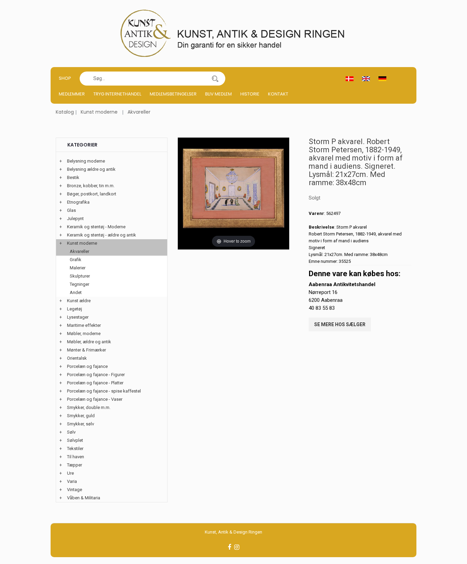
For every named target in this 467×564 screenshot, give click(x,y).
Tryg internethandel (117, 94)
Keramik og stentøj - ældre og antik (101, 235)
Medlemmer (72, 94)
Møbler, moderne (84, 333)
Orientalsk (77, 358)
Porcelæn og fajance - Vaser (94, 399)
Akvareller (139, 111)
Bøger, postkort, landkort (91, 193)
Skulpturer (80, 276)
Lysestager (78, 317)
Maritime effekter (84, 325)
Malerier (77, 267)
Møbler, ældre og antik (89, 341)
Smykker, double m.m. (88, 407)
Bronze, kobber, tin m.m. (91, 185)
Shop (65, 78)
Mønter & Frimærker (86, 349)
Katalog (65, 111)
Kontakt (278, 94)
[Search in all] (215, 79)
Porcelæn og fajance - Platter (95, 382)
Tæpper (74, 464)
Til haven (75, 456)
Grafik (75, 259)
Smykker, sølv (80, 423)
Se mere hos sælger (339, 324)
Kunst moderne (99, 111)
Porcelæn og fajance (87, 366)
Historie (249, 94)
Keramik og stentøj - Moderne (96, 226)
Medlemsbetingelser (173, 94)
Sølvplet (75, 440)
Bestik (73, 177)
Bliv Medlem (218, 94)
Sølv (71, 432)
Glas (71, 210)
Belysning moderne (86, 161)
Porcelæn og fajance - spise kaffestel (104, 391)
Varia (72, 481)
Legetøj (74, 308)
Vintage (74, 489)
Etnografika (78, 202)
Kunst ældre (79, 300)
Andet (76, 292)
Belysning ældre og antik (91, 169)
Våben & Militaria (83, 497)
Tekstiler (75, 448)
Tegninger (79, 284)
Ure (70, 473)
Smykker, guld (81, 415)
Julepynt (75, 218)
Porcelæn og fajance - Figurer (96, 374)
